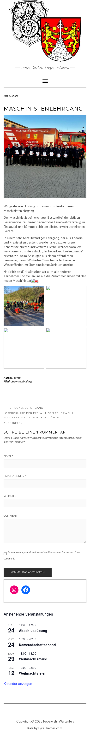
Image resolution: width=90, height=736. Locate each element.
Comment (11, 515)
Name (8, 456)
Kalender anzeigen (18, 683)
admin (18, 377)
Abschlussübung (33, 630)
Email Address (15, 476)
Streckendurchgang (26, 407)
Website (10, 496)
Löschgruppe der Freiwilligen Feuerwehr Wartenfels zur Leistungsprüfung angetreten (38, 418)
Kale (30, 728)
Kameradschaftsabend (37, 644)
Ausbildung (25, 381)
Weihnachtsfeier (32, 673)
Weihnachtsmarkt (33, 659)
